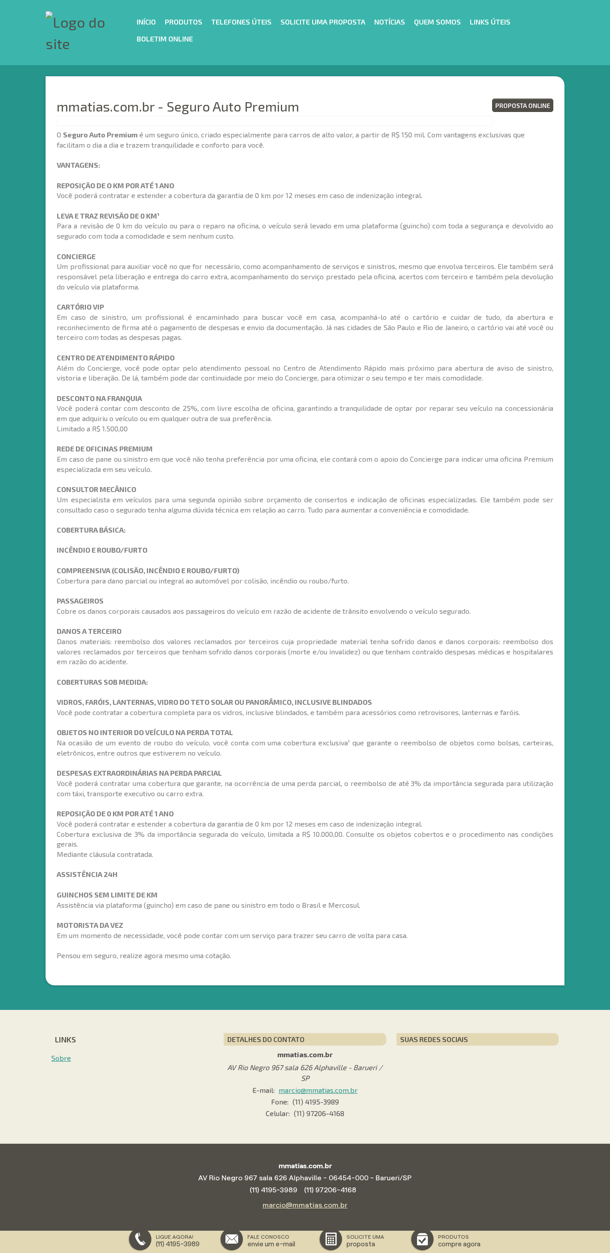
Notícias (389, 21)
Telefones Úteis (241, 21)
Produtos (183, 21)
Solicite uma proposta (322, 21)
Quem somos (437, 21)
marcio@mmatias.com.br (318, 1090)
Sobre (61, 1058)
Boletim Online (165, 38)
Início (146, 21)
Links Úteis (490, 21)
